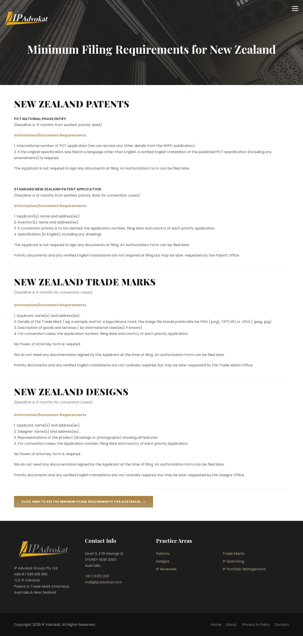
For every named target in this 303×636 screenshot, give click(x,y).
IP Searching (233, 561)
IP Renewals (166, 569)
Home (216, 624)
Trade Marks (233, 553)
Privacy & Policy (256, 624)
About (232, 624)
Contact (281, 624)
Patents (163, 553)
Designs (162, 561)
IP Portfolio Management (244, 569)
